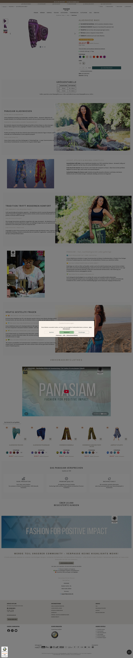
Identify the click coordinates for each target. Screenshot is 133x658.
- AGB (63, 335)
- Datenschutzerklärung (72, 335)
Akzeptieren (66, 332)
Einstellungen (82, 332)
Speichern (51, 332)
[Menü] (7, 647)
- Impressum (58, 335)
